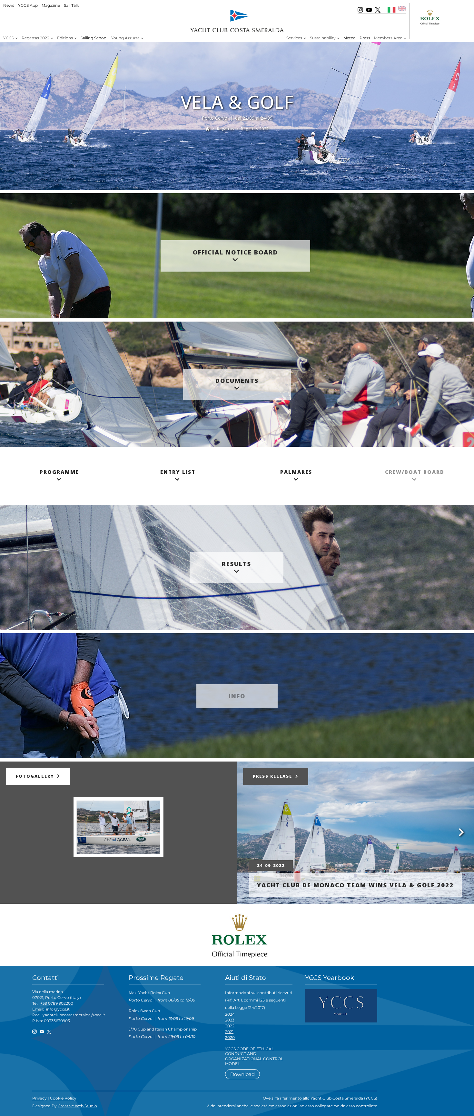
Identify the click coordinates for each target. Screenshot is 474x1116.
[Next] (230, 831)
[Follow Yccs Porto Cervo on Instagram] (360, 9)
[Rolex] (237, 936)
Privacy (39, 1098)
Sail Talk (71, 5)
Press (365, 37)
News (8, 5)
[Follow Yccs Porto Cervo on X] (377, 9)
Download (242, 1074)
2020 (230, 1037)
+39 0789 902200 (56, 1003)
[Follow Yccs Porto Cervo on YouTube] (369, 9)
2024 (230, 1014)
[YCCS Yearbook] (341, 1005)
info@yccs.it (58, 1009)
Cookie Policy (63, 1098)
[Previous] (6, 831)
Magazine (51, 5)
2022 (229, 1025)
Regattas (225, 129)
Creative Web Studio (77, 1105)
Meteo (349, 37)
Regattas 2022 (255, 129)
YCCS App (28, 5)
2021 (229, 1031)
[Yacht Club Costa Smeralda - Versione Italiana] (392, 9)
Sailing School (94, 37)
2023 (229, 1020)
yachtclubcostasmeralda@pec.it (74, 1014)
